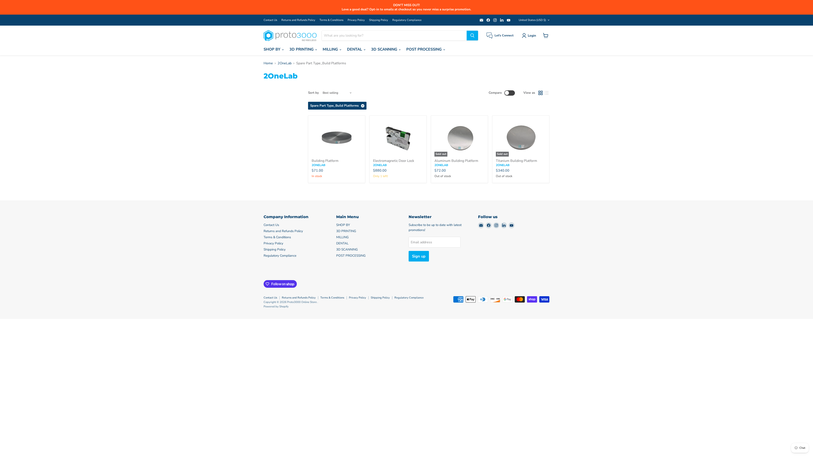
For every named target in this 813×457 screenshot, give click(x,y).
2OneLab (285, 63)
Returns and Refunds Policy (298, 20)
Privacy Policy (356, 20)
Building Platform (325, 160)
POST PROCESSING (424, 49)
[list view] (546, 93)
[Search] (472, 35)
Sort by (313, 93)
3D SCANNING (384, 49)
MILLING (331, 49)
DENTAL (355, 49)
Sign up (419, 256)
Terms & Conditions (331, 20)
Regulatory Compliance (407, 20)
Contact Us (270, 20)
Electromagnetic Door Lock (393, 160)
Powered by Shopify (276, 306)
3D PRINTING (302, 49)
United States (532, 20)
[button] (530, 35)
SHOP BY (272, 49)
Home (268, 63)
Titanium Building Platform (516, 160)
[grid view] (540, 93)
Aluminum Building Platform (456, 160)
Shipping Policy (378, 20)
